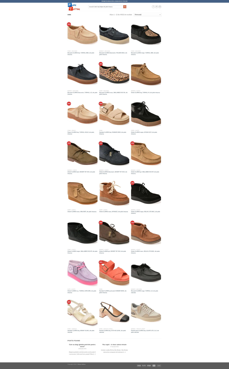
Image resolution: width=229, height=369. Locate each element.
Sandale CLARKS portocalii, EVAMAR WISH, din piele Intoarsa (112, 291)
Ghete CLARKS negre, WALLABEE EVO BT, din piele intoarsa (82, 252)
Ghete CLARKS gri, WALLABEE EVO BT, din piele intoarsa (145, 172)
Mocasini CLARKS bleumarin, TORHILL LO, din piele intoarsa (82, 93)
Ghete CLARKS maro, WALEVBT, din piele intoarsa (82, 211)
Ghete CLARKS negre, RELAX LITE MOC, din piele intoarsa (145, 212)
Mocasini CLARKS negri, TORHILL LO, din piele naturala (144, 291)
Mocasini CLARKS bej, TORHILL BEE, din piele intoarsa (81, 53)
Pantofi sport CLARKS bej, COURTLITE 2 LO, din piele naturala (145, 331)
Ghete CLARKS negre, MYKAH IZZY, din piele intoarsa (144, 133)
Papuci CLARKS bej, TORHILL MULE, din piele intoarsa (81, 133)
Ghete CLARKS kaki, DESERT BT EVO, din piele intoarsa (81, 172)
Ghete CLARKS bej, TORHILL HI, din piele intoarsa (145, 92)
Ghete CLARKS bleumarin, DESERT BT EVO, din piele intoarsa (113, 172)
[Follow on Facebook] (153, 6)
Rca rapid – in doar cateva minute (114, 344)
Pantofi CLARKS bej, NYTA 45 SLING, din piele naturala (112, 331)
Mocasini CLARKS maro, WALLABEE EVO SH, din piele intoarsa (113, 93)
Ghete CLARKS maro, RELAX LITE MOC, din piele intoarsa (145, 252)
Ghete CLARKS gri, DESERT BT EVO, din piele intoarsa (112, 252)
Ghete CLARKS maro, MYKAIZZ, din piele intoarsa (113, 211)
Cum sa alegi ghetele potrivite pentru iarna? (82, 345)
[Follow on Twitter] (156, 6)
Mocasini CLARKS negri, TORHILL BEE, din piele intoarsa (145, 53)
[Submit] (124, 6)
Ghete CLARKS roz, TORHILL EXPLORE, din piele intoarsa (82, 291)
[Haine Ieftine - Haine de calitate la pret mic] (76, 7)
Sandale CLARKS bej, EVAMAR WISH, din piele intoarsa (112, 133)
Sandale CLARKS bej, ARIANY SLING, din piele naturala (81, 331)
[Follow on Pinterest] (159, 6)
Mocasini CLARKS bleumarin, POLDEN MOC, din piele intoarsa (113, 53)
